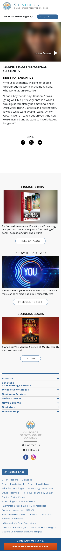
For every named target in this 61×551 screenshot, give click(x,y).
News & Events (11, 402)
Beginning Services (14, 394)
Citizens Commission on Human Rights (22, 531)
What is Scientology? (16, 16)
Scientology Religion (39, 484)
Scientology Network (13, 484)
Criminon (33, 514)
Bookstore (8, 407)
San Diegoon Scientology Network (16, 384)
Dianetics (27, 480)
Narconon (47, 514)
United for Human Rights (14, 527)
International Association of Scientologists (24, 506)
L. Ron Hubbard (10, 480)
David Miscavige (10, 493)
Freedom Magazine (12, 510)
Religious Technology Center (38, 493)
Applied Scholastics (12, 518)
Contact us (32, 445)
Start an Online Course (14, 497)
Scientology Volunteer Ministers (18, 501)
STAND (30, 510)
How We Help (10, 411)
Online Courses (12, 398)
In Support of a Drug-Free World (19, 523)
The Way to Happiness (13, 514)
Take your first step (48, 17)
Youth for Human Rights (43, 527)
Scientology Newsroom (40, 488)
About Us (8, 378)
